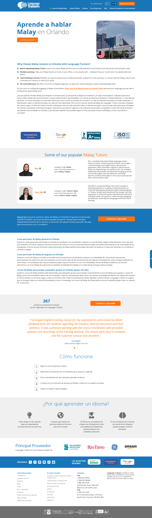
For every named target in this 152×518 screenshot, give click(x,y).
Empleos (20, 477)
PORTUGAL (51, 493)
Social (19, 483)
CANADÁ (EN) (51, 477)
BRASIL (49, 485)
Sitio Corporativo (22, 485)
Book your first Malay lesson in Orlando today (84, 88)
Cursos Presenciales (59, 8)
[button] (74, 344)
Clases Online (75, 8)
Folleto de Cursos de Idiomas (27, 491)
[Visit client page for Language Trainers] (86, 508)
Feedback (20, 488)
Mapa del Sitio (22, 494)
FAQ (105, 8)
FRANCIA (50, 496)
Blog (18, 480)
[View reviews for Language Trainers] (102, 508)
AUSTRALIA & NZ (53, 482)
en (113, 3)
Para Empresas (95, 8)
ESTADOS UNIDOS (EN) (55, 472)
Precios (85, 8)
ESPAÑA (50, 491)
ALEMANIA (50, 488)
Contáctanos (21, 472)
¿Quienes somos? (23, 474)
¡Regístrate (22, 217)
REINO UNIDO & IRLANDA (56, 479)
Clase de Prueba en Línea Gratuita (122, 8)
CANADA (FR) (62, 477)
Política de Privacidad (24, 497)
